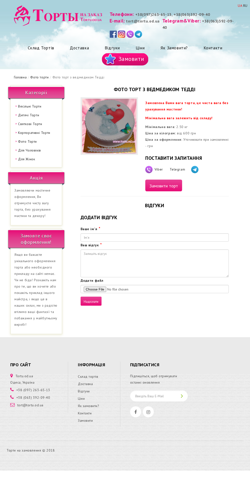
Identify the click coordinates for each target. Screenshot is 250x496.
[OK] (184, 395)
